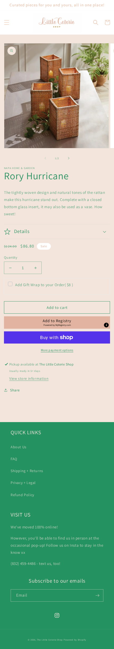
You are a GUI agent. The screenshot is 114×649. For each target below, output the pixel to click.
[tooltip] (106, 325)
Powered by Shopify (75, 639)
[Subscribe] (97, 595)
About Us (19, 447)
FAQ (14, 458)
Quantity (10, 257)
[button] (6, 22)
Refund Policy (22, 494)
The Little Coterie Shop (50, 639)
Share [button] (15, 390)
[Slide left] (45, 158)
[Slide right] (68, 158)
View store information (29, 378)
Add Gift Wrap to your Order (44, 284)
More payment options (57, 350)
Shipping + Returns (27, 470)
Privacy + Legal (23, 482)
